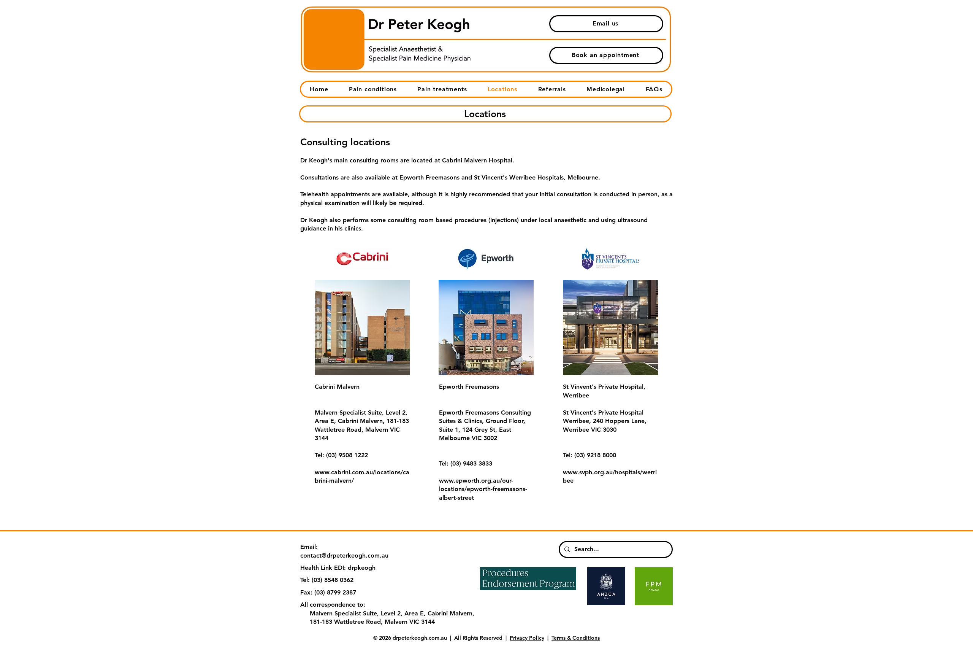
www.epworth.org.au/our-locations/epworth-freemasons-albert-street (483, 489)
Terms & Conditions (575, 637)
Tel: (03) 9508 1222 (341, 455)
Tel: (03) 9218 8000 (589, 455)
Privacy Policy (527, 637)
